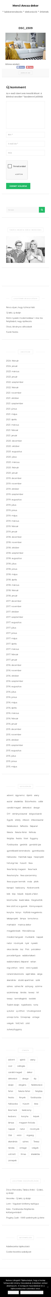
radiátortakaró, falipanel (18, 961)
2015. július (11, 756)
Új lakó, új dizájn (13, 312)
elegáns (22, 1085)
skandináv (11, 980)
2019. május (11, 515)
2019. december (13, 478)
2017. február (12, 654)
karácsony (20, 888)
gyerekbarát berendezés (18, 851)
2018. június (11, 569)
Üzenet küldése (18, 186)
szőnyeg (29, 986)
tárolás (23, 992)
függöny (34, 838)
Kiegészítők (36, 900)
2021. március (12, 425)
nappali (39, 937)
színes (10, 986)
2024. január (12, 366)
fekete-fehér (21, 832)
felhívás (32, 832)
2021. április (11, 419)
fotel (26, 838)
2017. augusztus (13, 622)
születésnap (12, 992)
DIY (8, 814)
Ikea (30, 863)
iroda (29, 881)
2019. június (11, 510)
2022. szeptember (14, 382)
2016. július (11, 692)
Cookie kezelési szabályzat (18, 1252)
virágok (10, 1023)
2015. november (13, 734)
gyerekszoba (38, 851)
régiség (30, 1135)
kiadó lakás (24, 900)
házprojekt (39, 857)
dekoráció (27, 807)
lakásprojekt (12, 918)
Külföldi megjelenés (32, 912)
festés (19, 838)
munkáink (29, 937)
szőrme (38, 986)
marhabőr (11, 924)
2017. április (11, 644)
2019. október (12, 489)
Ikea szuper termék (16, 881)
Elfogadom (13, 1292)
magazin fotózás (27, 1122)
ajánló (22, 1059)
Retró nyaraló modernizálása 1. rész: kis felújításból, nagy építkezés (24, 320)
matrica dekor (24, 924)
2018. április (11, 579)
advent (10, 795)
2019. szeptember (14, 494)
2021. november (13, 393)
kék (8, 894)
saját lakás (30, 974)
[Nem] (47, 1287)
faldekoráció (12, 826)
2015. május (11, 766)
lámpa (23, 918)
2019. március (12, 521)
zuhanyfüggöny (14, 1029)
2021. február (12, 430)
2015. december (13, 729)
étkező (26, 820)
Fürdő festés (12, 332)
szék (38, 980)
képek (20, 894)
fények (22, 1097)
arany (36, 795)
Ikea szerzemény (28, 875)
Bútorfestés (30, 801)
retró (21, 968)
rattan (33, 961)
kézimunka (12, 900)
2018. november (14, 542)
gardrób (23, 844)
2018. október (12, 547)
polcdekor (36, 949)
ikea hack (12, 1110)
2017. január (11, 660)
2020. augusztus (14, 451)
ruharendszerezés (15, 974)
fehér (10, 1091)
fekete (10, 832)
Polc (27, 949)
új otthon (20, 1011)
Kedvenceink (33, 888)
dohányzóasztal (19, 814)
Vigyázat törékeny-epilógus (26, 1204)
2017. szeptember (14, 617)
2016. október (12, 676)
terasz (10, 998)
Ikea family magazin (16, 869)
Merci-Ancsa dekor (25, 5)
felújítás (10, 838)
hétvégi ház (12, 863)
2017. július (11, 628)
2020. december (14, 441)
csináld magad (14, 807)
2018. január (11, 595)
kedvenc (12, 1116)
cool (10, 1066)
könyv (18, 912)
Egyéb (10, 820)
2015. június (11, 761)
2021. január (11, 435)
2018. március (12, 585)
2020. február (12, 467)
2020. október (12, 446)
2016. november (13, 670)
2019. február (12, 526)
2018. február (12, 590)
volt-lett (12, 1154)
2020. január (12, 473)
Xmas (23, 1154)
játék (36, 881)
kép (14, 894)
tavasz (31, 992)
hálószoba (11, 857)
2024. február (12, 361)
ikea (36, 1104)
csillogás (21, 1066)
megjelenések (13, 931)
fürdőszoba (36, 1097)
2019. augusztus (13, 499)
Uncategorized (34, 1011)
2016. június (11, 697)
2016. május (11, 702)
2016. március (12, 713)
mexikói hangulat (15, 937)
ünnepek (12, 1160)
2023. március (12, 371)
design (36, 807)
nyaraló (34, 943)
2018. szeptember (14, 553)
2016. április (11, 708)
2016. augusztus (13, 686)
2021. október (12, 398)
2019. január (11, 531)
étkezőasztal (37, 820)
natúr (9, 943)
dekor (29, 1072)
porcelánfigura (13, 955)
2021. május (11, 414)
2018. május (11, 574)
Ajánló (29, 795)
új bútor (10, 1011)
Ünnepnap (25, 1017)
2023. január (11, 377)
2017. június (11, 633)
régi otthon (12, 968)
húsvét (23, 863)
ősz (21, 949)
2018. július (11, 563)
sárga (39, 974)
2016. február (12, 718)
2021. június (11, 409)
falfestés (24, 826)
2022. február (12, 387)
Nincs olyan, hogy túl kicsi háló (20, 307)
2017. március (12, 649)
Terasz (36, 1141)
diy (35, 1078)
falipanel (34, 826)
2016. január (11, 724)
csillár (40, 801)
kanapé (10, 888)
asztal (9, 801)
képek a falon (31, 894)
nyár (27, 943)
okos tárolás (12, 949)
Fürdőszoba (12, 844)
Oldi (10, 1135)
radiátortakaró (28, 955)
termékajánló (20, 998)
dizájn (11, 1085)
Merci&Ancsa (28, 931)
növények (18, 943)
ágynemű (20, 795)
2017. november (13, 606)
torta (35, 1005)
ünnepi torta (12, 1017)
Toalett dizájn (13, 1005)
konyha (10, 912)
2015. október (12, 740)
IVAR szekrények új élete (32, 1217)
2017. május (11, 638)
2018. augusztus (14, 558)
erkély (18, 820)
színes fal (19, 986)
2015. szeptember (14, 745)
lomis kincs (33, 918)
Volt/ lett (20, 1023)
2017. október (12, 612)
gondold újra (35, 844)
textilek (32, 998)
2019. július (11, 505)
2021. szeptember (14, 403)
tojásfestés (26, 1005)
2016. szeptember (14, 681)
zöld (28, 1023)
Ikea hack (32, 869)
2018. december (14, 537)
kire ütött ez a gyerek (17, 906)
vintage (35, 1017)
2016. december (13, 665)
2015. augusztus (13, 750)
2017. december (13, 601)
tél (37, 992)
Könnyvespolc (36, 906)
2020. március (12, 462)
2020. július (11, 457)
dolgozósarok (35, 814)
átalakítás (18, 801)
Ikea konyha (12, 875)
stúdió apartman (26, 980)
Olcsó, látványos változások (19, 326)
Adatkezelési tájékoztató (18, 1246)
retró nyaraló (32, 968)
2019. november (13, 483)
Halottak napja (25, 857)
